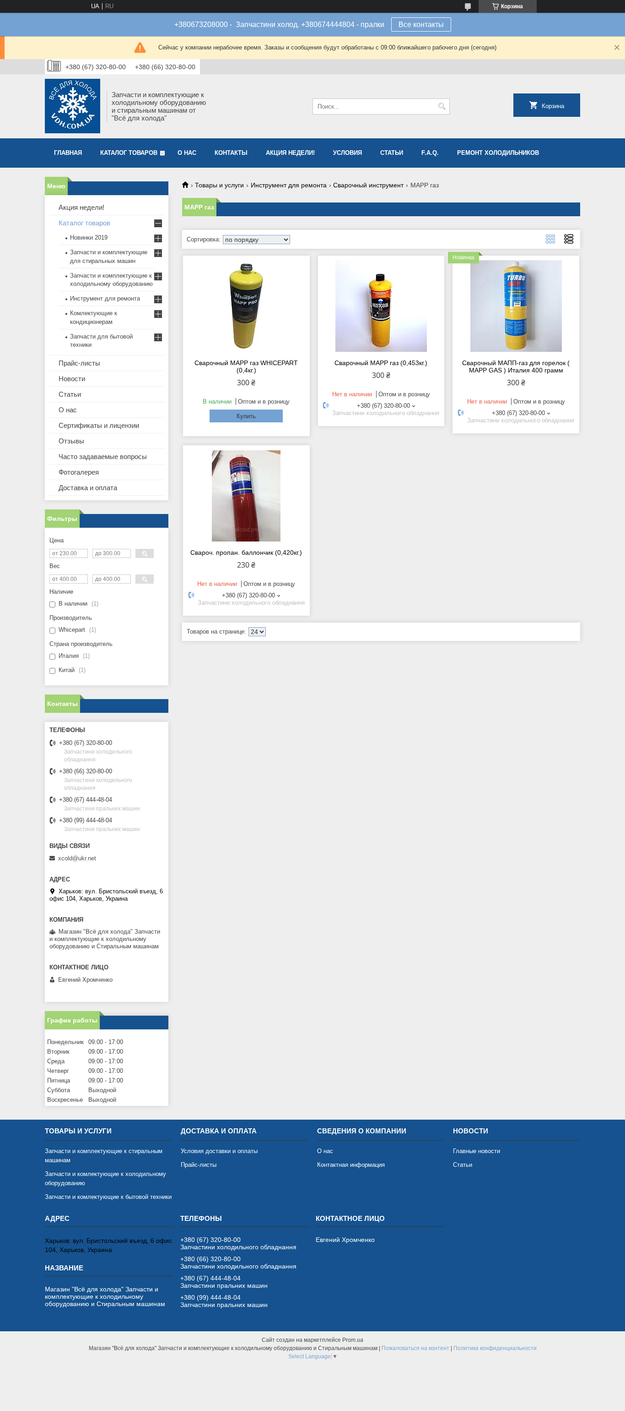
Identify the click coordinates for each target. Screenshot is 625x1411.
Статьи (391, 152)
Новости (72, 379)
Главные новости (476, 1151)
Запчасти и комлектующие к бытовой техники (108, 1196)
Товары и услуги (219, 185)
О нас (187, 152)
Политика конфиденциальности (495, 1348)
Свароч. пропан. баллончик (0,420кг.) (246, 552)
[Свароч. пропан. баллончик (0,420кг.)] (246, 495)
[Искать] (442, 106)
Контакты (231, 152)
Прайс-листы (79, 363)
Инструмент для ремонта (289, 185)
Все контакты (421, 24)
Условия (347, 152)
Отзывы (71, 441)
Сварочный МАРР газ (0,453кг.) (380, 362)
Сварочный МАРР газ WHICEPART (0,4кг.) (246, 366)
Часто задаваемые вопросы (103, 456)
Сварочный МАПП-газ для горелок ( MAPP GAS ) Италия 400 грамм (516, 366)
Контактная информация (351, 1164)
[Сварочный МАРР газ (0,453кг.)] (381, 306)
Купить (246, 416)
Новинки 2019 (89, 237)
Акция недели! (290, 152)
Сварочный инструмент (368, 185)
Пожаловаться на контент (415, 1348)
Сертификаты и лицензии (99, 425)
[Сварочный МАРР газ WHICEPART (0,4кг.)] (246, 306)
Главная (68, 152)
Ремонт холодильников (498, 152)
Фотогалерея (79, 472)
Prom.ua (352, 1340)
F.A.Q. (430, 152)
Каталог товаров (128, 152)
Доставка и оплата (88, 488)
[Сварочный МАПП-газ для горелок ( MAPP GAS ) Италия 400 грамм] (516, 306)
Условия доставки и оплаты (219, 1151)
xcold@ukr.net (77, 858)
